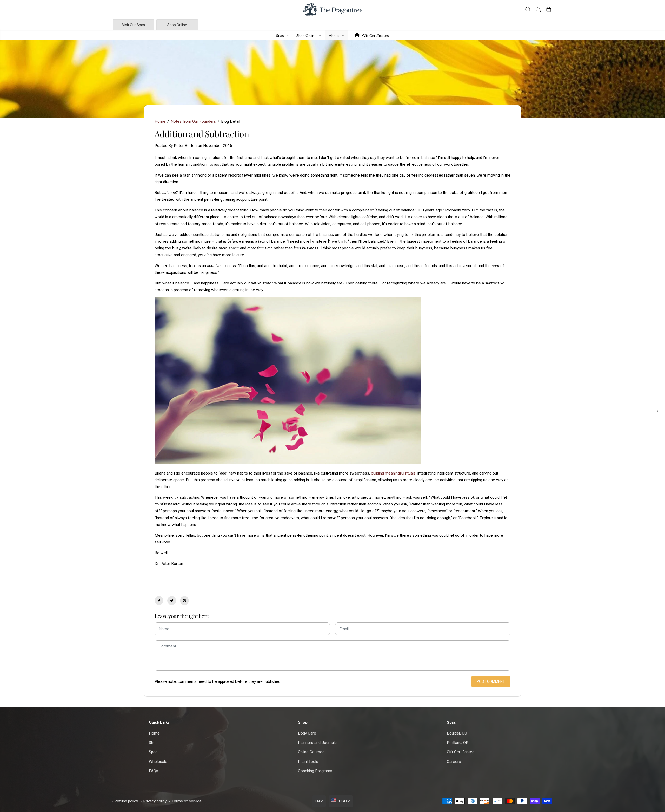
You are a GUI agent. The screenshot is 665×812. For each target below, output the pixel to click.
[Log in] (538, 9)
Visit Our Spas (133, 25)
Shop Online (177, 25)
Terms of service (187, 801)
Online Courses (311, 752)
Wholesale (158, 761)
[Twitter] (171, 600)
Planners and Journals (317, 742)
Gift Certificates (460, 752)
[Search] (528, 9)
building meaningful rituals (393, 473)
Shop (153, 742)
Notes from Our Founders (193, 121)
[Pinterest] (184, 600)
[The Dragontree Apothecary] (332, 9)
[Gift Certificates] (357, 35)
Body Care (307, 733)
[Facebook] (159, 600)
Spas (153, 752)
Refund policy (126, 801)
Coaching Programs (315, 771)
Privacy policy (155, 801)
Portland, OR (457, 742)
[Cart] (548, 9)
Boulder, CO (457, 733)
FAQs (153, 771)
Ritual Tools (308, 761)
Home (160, 121)
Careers (454, 761)
